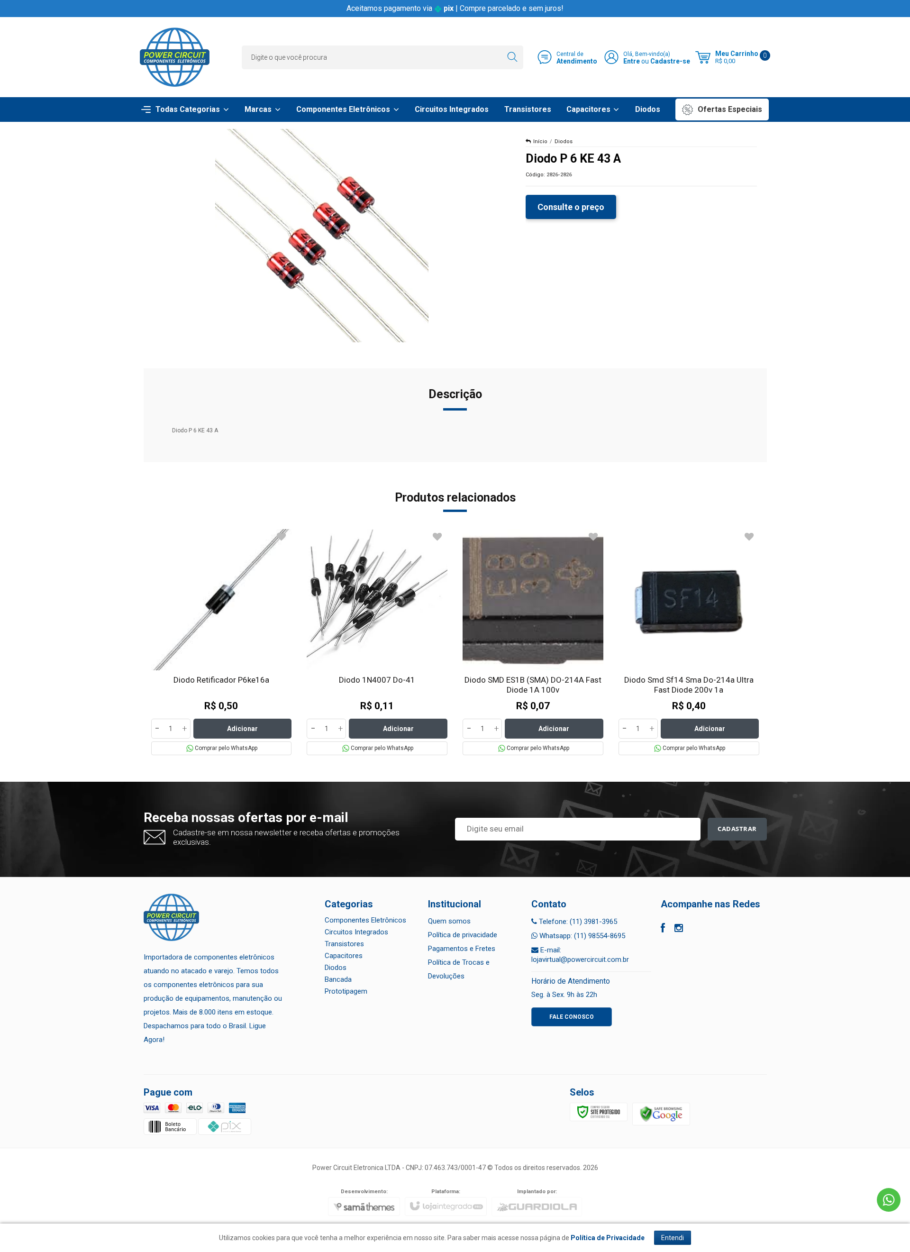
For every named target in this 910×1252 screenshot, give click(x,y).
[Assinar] (737, 829)
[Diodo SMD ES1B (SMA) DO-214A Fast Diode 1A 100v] (533, 642)
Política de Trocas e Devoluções (459, 969)
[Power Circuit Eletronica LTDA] (174, 57)
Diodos (564, 141)
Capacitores (344, 955)
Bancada (338, 979)
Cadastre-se (670, 61)
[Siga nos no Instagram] (678, 929)
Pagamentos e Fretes (461, 948)
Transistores (344, 944)
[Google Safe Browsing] (661, 1113)
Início (540, 141)
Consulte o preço (570, 207)
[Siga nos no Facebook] (663, 929)
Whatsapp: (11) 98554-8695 (581, 936)
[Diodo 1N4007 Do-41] (377, 642)
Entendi (672, 1238)
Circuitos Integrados (356, 932)
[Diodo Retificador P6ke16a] (221, 642)
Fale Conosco (571, 1017)
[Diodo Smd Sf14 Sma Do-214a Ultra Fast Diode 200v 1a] (689, 642)
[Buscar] (512, 57)
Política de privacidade (462, 935)
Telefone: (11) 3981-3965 (577, 921)
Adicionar (242, 728)
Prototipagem (346, 991)
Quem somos (449, 921)
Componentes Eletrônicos (365, 920)
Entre (631, 61)
